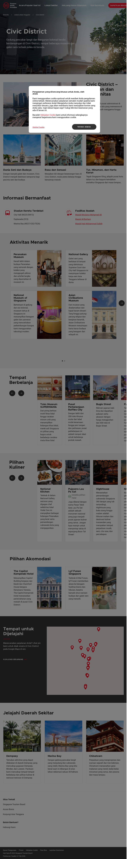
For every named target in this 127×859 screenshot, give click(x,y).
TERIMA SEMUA (84, 127)
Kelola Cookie (38, 127)
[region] (64, 109)
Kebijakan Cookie (48, 115)
